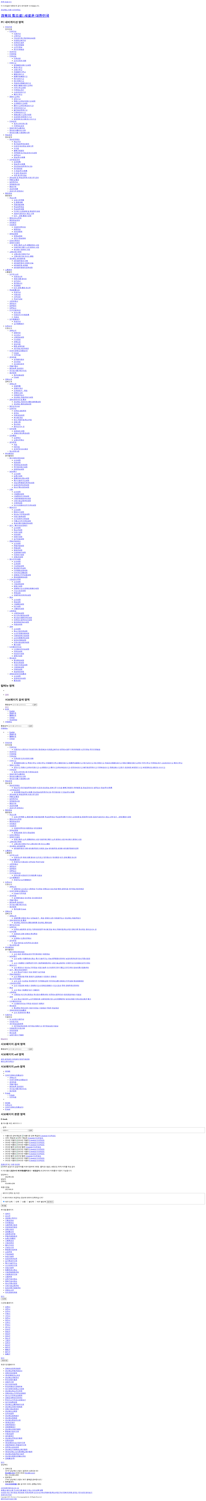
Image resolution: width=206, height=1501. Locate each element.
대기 (17, 606)
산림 (11, 961)
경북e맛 (18, 557)
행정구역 (12, 803)
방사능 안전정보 (22, 514)
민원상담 (17, 58)
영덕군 (7, 1336)
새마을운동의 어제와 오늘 (23, 263)
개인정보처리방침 (20, 1026)
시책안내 (17, 36)
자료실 (16, 317)
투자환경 (19, 660)
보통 (24, 1202)
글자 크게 (11, 1059)
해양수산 (19, 512)
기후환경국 (9, 1241)
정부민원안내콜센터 (17, 774)
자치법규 (12, 824)
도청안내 (12, 927)
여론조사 (12, 871)
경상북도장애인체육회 (13, 1407)
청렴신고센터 (14, 765)
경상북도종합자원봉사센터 (15, 1456)
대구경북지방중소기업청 (14, 1389)
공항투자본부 (10, 1234)
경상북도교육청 (11, 1411)
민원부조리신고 (20, 112)
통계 (17, 680)
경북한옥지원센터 (22, 595)
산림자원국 (9, 1243)
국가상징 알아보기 (85, 1492)
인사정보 (17, 339)
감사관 (7, 1216)
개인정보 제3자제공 (21, 348)
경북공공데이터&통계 (17, 1010)
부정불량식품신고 (22, 65)
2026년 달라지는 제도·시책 (24, 213)
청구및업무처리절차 (21, 144)
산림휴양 (19, 494)
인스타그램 (18, 1490)
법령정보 (17, 229)
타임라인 (19, 654)
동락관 (18, 550)
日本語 (12, 739)
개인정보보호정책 (16, 1024)
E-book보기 (44, 1136)
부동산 (18, 586)
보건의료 (19, 539)
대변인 (7, 1214)
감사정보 (17, 362)
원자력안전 (20, 568)
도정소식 (8, 1105)
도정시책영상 (14, 835)
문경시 (7, 1325)
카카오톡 (35, 1490)
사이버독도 (16, 10)
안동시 (7, 1313)
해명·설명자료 (19, 346)
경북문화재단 (10, 1425)
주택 (17, 593)
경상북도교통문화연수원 (14, 1404)
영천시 (7, 1320)
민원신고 (12, 761)
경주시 (7, 1309)
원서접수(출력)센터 (23, 618)
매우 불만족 (41, 1202)
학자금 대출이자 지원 (17, 776)
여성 (17, 534)
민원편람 (12, 754)
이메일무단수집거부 (17, 1028)
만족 (17, 1202)
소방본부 (8, 1252)
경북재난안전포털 (22, 575)
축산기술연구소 (21, 480)
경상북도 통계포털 (22, 404)
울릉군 (7, 1354)
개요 (15, 444)
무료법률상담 (14, 860)
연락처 (18, 669)
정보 (17, 602)
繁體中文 (12, 736)
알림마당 (17, 333)
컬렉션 (18, 656)
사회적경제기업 (21, 636)
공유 (28, 1059)
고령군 (7, 1340)
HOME (7, 1071)
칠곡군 (7, 1345)
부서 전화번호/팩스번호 (23, 420)
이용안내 (17, 34)
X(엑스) (11, 1061)
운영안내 (17, 292)
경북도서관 (9, 1290)
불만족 (31, 1202)
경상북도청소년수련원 (13, 1391)
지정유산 (19, 555)
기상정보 (19, 566)
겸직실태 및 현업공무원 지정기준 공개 (24, 794)
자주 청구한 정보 (20, 175)
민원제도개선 (19, 90)
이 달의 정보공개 (20, 173)
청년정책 (12, 907)
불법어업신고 (19, 74)
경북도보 (17, 342)
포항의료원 (9, 1440)
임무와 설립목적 (20, 411)
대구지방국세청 (11, 1384)
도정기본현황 (19, 200)
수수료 (16, 148)
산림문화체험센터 (22, 498)
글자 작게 (19, 1059)
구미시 (7, 1316)
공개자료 (12, 895)
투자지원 (19, 663)
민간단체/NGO (15, 873)
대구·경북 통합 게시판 (22, 288)
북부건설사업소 (11, 1281)
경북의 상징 (18, 393)
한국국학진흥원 (11, 1380)
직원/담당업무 (19, 415)
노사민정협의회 (21, 633)
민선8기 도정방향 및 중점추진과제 (27, 211)
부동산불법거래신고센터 (23, 85)
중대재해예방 (20, 577)
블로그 (25, 1490)
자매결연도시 (19, 395)
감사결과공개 (19, 364)
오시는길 (37, 1492)
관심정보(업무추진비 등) (23, 166)
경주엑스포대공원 (12, 1447)
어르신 (18, 532)
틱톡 (41, 1490)
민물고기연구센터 (22, 521)
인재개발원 (9, 1254)
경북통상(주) (10, 1458)
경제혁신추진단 (11, 1218)
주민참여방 (18, 168)
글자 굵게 (4, 1059)
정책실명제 (18, 236)
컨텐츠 (18, 651)
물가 (17, 645)
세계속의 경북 (19, 431)
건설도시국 (9, 1247)
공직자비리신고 (20, 108)
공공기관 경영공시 (16, 808)
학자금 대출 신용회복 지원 (19, 779)
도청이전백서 (19, 440)
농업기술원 (9, 1256)
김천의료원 (9, 1413)
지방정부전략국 (11, 1227)
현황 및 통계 (14, 797)
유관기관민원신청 (20, 124)
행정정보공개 (14, 821)
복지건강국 (9, 1245)
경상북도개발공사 (12, 1377)
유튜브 (3, 1490)
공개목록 (17, 162)
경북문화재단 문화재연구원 (15, 1445)
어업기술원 (20, 516)
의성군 (7, 1329)
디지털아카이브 (21, 649)
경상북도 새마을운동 (17, 846)
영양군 (7, 1334)
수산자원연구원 (21, 519)
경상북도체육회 (11, 1418)
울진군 (7, 1352)
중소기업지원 (20, 631)
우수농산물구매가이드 (18, 904)
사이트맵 (4, 1488)
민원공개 (12, 770)
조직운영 (12, 940)
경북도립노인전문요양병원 (15, 1393)
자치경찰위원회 (11, 1292)
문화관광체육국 (11, 1236)
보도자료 (17, 344)
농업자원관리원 (21, 485)
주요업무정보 (19, 207)
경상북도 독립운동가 (23, 397)
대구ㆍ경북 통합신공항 (22, 216)
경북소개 (12, 916)
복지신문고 (18, 94)
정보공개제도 (14, 785)
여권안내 (12, 752)
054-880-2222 (29, 1473)
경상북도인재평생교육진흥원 (16, 1449)
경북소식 (12, 886)
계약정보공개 (20, 465)
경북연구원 (9, 1382)
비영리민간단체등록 (21, 315)
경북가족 (17, 422)
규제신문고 (18, 70)
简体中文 (12, 734)
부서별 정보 (18, 417)
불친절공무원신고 (20, 110)
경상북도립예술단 (12, 1416)
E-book (16, 353)
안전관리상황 (20, 573)
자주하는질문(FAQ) (23, 620)
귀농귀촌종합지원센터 (24, 483)
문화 (17, 548)
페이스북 (4, 1061)
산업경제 (19, 584)
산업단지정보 (20, 665)
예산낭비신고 (19, 79)
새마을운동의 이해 (21, 261)
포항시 (7, 1307)
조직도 (16, 413)
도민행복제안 (19, 324)
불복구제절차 (19, 151)
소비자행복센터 (21, 638)
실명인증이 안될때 (16, 1035)
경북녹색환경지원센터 (13, 1398)
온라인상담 (18, 299)
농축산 (18, 476)
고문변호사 (13, 864)
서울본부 (8, 1277)
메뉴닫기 (4, 1039)
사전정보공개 (14, 790)
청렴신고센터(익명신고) (24, 101)
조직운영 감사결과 (21, 449)
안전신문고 (20, 88)
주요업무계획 (19, 209)
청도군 (7, 1338)
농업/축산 (13, 956)
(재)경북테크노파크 (12, 1375)
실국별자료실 (19, 359)
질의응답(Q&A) (21, 622)
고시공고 (17, 335)
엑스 (30, 1490)
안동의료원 (9, 1434)
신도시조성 (20, 591)
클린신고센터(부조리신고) (24, 106)
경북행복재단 (10, 1427)
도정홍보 (12, 936)
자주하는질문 (19, 43)
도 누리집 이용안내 (16, 1019)
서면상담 (17, 297)
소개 (17, 564)
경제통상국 (9, 1232)
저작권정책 (13, 1030)
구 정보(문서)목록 (20, 171)
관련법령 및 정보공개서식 (25, 153)
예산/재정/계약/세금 (16, 952)
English (12, 732)
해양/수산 (13, 965)
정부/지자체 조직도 (70, 1492)
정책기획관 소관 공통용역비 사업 (26, 245)
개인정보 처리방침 (17, 1492)
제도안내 (17, 142)
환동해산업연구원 (12, 1431)
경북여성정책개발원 (13, 1368)
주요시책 (12, 815)
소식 (17, 460)
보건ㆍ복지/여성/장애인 (18, 970)
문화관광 (19, 546)
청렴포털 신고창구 (22, 115)
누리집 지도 (13, 1021)
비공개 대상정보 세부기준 (23, 146)
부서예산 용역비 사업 (22, 249)
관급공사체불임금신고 (22, 83)
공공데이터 (20, 678)
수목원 (18, 503)
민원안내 (12, 747)
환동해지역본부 (11, 1250)
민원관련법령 (19, 45)
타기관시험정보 (21, 615)
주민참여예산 (20, 467)
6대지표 (17, 447)
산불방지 (19, 609)
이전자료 (17, 355)
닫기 (7, 707)
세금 (17, 462)
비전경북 (12, 931)
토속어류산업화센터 (23, 523)
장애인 (18, 537)
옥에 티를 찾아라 (20, 279)
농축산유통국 (10, 1238)
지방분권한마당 (20, 227)
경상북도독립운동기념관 (14, 1454)
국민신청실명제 (20, 238)
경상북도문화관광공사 (13, 1371)
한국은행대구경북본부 (13, 1386)
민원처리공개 (19, 126)
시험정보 (19, 337)
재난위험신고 (19, 81)
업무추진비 (13, 799)
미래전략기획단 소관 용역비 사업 (26, 247)
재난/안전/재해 (15, 979)
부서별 (4, 1205)
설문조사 (17, 155)
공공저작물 (13, 806)
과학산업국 (9, 1229)
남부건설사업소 (11, 1279)
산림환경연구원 (21, 496)
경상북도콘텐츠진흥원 (13, 1438)
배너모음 (12, 1033)
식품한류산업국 (11, 1225)
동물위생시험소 (21, 478)
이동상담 (17, 294)
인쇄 (24, 1059)
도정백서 (17, 438)
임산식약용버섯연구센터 (25, 505)
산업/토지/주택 (15, 983)
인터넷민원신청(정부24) (24, 38)
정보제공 (19, 672)
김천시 (7, 1311)
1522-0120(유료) (11, 1484)
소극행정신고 (20, 103)
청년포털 (19, 375)
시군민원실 (18, 47)
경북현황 (17, 386)
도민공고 (17, 281)
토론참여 (12, 869)
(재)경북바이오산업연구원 (15, 1443)
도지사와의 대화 (20, 61)
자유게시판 (18, 276)
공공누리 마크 (6, 1495)
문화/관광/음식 (15, 974)
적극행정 (17, 285)
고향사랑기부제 (15, 842)
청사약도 (17, 424)
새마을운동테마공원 (23, 267)
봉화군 (7, 1349)
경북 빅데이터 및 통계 (17, 920)
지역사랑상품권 (21, 642)
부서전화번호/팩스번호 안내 (52, 1492)
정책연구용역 (14, 837)
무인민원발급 (19, 49)
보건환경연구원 (11, 1261)
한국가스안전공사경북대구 (15, 1400)
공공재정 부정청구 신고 (23, 117)
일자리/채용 (20, 640)
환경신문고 (18, 67)
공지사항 (17, 312)
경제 (11, 997)
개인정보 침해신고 (35, 1026)
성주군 (7, 1343)
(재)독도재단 (10, 1422)
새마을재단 (9, 1436)
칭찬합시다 (18, 283)
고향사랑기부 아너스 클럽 (23, 256)
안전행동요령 (20, 570)
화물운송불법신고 (20, 76)
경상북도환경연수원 (13, 1420)
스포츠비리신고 (20, 92)
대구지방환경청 (11, 1402)
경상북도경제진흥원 (13, 1429)
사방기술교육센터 (22, 501)
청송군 (7, 1331)
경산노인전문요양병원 (13, 1395)
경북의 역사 (18, 388)
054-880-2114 (10, 1473)
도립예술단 (20, 552)
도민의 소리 (13, 855)
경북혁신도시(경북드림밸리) (26, 588)
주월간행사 (13, 900)
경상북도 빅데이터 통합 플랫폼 (27, 402)
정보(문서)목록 (19, 157)
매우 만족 (9, 1202)
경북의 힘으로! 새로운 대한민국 (25, 15)
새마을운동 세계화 (21, 265)
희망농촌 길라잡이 (16, 902)
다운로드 (52, 1136)
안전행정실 (9, 1223)
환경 (11, 988)
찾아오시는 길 (19, 426)
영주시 (7, 1318)
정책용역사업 (14, 801)
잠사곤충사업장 (21, 487)
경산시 (7, 1327)
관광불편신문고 (20, 72)
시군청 (4, 1299)
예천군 (7, 1347)
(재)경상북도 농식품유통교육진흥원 (18, 1452)
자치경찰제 (18, 231)
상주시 (7, 1322)
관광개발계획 (19, 204)
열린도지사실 (14, 925)
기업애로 (19, 667)
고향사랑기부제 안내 (22, 254)
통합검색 (8, 704)
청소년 (18, 530)
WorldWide (13, 720)
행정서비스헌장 (15, 819)
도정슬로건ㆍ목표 (20, 390)
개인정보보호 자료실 (50, 1026)
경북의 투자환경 (22, 433)
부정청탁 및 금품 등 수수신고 (25, 119)
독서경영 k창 (14, 945)
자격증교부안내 (20, 40)
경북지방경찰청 (11, 1373)
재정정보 (19, 469)
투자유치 (12, 1006)
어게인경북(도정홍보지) (18, 891)
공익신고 (17, 99)
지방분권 (12, 826)
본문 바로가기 (6, 2)
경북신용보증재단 (12, 1409)
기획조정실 (9, 1220)
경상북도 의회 (6, 10)
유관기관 (4, 1360)
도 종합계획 (18, 202)
